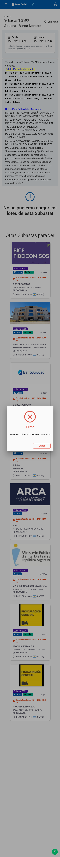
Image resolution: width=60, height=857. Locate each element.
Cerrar (42, 445)
